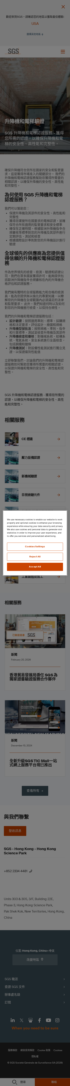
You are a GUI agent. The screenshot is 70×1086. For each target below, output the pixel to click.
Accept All (35, 566)
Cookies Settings (35, 546)
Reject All (35, 556)
